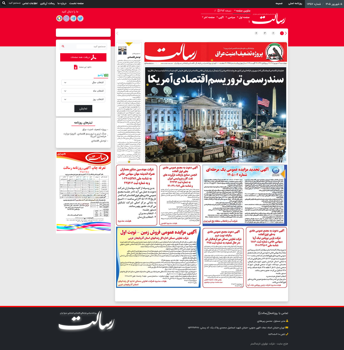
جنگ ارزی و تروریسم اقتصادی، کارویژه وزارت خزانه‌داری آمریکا (84, 135)
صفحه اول (244, 17)
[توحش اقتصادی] (129, 102)
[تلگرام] (73, 18)
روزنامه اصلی (295, 3)
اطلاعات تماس (29, 3)
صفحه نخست (76, 3)
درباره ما (62, 3)
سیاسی (231, 17)
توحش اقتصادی (98, 141)
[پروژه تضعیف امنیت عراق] (248, 52)
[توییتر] (80, 18)
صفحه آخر (209, 17)
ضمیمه (279, 3)
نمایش (83, 108)
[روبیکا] (59, 18)
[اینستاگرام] (66, 18)
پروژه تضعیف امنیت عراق (94, 129)
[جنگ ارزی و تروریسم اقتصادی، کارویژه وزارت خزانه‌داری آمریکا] (216, 115)
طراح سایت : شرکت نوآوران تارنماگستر (269, 344)
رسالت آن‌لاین (47, 3)
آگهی (221, 17)
